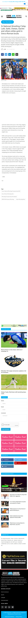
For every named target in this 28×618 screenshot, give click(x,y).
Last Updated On (13, 1)
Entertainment (4, 600)
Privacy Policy (19, 616)
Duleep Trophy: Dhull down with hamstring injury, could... (13, 392)
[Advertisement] (14, 110)
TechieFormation (17, 614)
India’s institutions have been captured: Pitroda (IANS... (16, 516)
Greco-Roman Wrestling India (7, 193)
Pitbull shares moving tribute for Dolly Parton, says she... (17, 523)
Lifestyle (3, 597)
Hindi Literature (5, 592)
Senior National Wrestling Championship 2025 (11, 191)
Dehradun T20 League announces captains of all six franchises (13, 371)
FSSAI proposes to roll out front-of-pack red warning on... (18, 509)
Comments (4, 397)
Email (2, 407)
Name (2, 400)
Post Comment (5, 429)
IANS (5, 49)
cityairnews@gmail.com (6, 542)
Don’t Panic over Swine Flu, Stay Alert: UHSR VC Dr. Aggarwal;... (18, 495)
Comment (3, 413)
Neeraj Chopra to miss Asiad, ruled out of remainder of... (11, 350)
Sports (2, 594)
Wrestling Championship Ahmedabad (9, 196)
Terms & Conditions (9, 616)
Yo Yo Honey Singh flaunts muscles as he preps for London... (18, 502)
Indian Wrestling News (20, 199)
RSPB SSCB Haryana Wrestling (8, 199)
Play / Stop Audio (7, 22)
